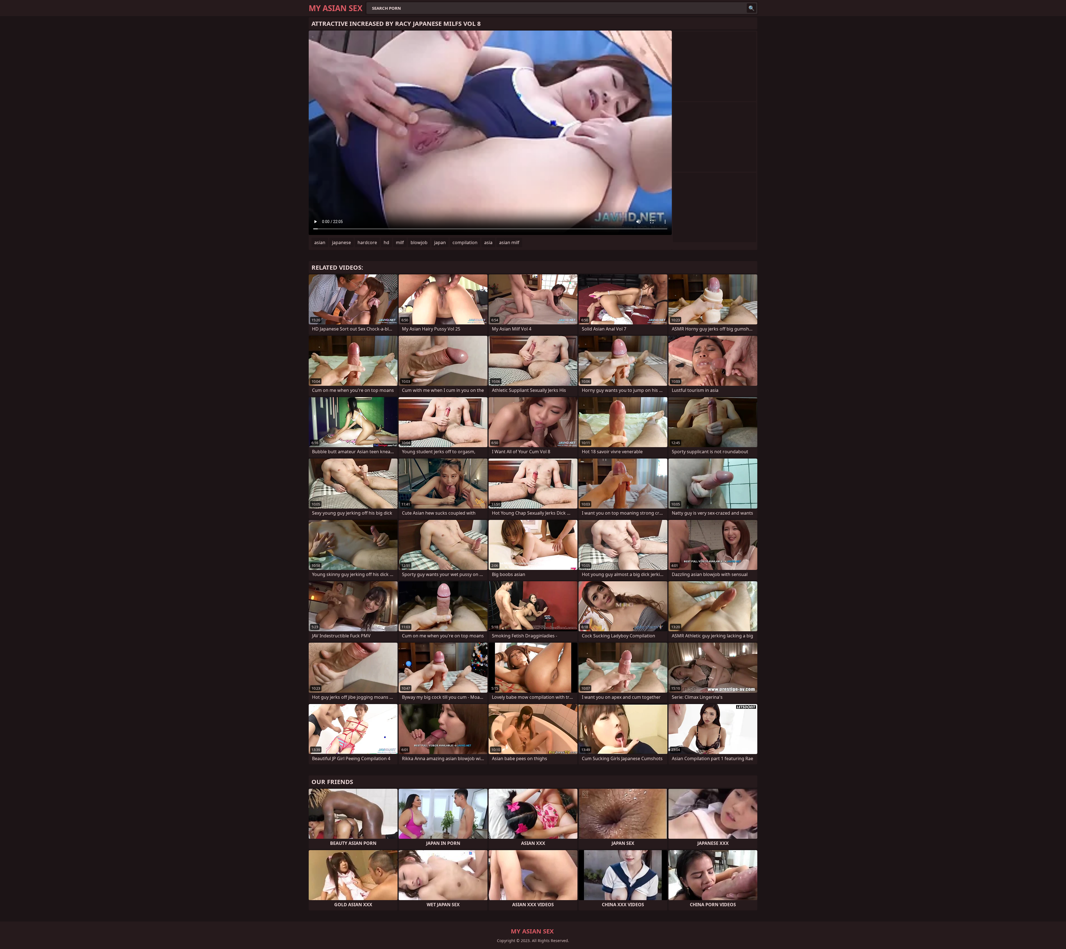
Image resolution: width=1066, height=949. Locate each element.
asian (319, 242)
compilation (464, 242)
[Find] (751, 8)
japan (440, 242)
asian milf (509, 242)
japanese (341, 242)
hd (386, 242)
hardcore (367, 242)
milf (400, 242)
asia (488, 242)
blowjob (419, 242)
